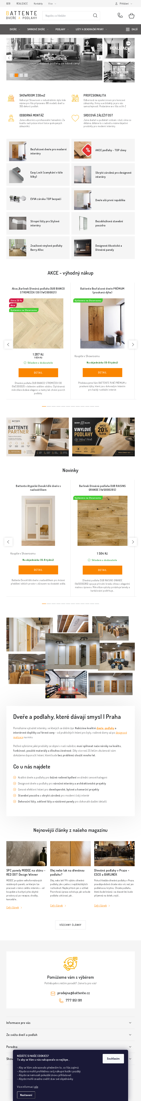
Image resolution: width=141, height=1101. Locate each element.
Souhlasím (113, 1058)
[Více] (132, 29)
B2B (8, 3)
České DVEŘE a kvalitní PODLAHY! (11, 75)
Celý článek (12, 907)
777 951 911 (121, 15)
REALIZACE (22, 3)
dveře (100, 728)
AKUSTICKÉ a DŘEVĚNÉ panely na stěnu (21, 75)
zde (36, 1086)
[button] (9, 58)
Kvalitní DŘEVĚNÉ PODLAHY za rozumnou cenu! (16, 75)
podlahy (109, 728)
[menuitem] (15, 29)
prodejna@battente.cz (73, 993)
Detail (38, 372)
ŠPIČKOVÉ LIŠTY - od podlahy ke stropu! (26, 75)
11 (97, 406)
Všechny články (70, 924)
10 (92, 406)
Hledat (95, 15)
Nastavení (26, 1095)
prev (8, 344)
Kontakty (38, 3)
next (133, 344)
